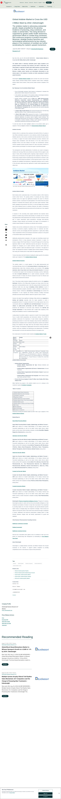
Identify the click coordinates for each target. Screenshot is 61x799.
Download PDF (5, 619)
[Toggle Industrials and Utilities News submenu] (46, 6)
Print (3, 618)
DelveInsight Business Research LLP (9, 644)
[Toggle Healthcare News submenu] (37, 6)
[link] (22, 2)
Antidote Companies (29, 563)
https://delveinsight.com (7, 610)
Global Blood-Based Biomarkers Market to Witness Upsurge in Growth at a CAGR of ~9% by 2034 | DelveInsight (16, 649)
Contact (14, 595)
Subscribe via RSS (6, 621)
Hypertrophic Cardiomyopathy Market (23, 574)
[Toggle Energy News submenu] (21, 6)
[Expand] (47, 186)
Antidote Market (20, 563)
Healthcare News (34, 6)
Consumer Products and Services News (9, 6)
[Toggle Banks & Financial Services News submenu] (29, 6)
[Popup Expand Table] (50, 338)
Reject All (45, 793)
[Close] (59, 793)
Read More (5, 664)
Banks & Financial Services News (25, 6)
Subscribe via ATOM (6, 623)
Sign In (44, 2)
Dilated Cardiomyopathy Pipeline (22, 570)
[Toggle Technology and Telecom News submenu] (54, 6)
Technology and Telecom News (50, 6)
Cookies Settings (45, 790)
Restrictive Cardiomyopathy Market (22, 578)
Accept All (45, 796)
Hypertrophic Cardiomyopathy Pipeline (23, 576)
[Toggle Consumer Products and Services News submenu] (13, 6)
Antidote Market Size (38, 563)
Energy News (17, 6)
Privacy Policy (12, 792)
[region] (30, 793)
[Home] (5, 2)
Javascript (4, 625)
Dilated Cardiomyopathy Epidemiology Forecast (25, 572)
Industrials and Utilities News (42, 6)
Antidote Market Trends (17, 565)
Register (49, 2)
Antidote (14, 563)
